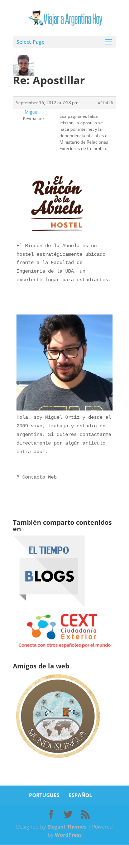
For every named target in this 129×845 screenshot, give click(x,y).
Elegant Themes (66, 826)
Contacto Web (39, 477)
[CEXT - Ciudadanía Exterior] (64, 647)
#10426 (105, 103)
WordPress (68, 834)
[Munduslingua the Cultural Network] (57, 760)
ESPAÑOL (80, 795)
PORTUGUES (44, 795)
